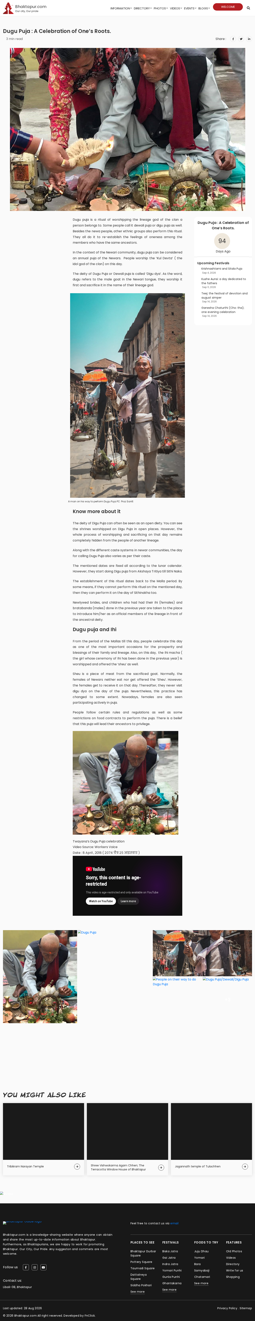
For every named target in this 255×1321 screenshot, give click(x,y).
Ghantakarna (171, 1283)
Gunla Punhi (171, 1277)
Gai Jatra (169, 1258)
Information (120, 8)
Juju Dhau (201, 1251)
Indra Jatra (170, 1264)
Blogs (203, 8)
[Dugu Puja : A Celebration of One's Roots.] (127, 395)
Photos (160, 8)
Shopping (233, 1277)
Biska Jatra (170, 1251)
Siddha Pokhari (141, 1285)
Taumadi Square (142, 1268)
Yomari (199, 1258)
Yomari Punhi (172, 1270)
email (174, 1223)
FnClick (90, 1316)
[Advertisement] (127, 1052)
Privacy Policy (227, 1308)
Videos (175, 8)
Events (189, 8)
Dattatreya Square (138, 1277)
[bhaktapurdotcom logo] (22, 1223)
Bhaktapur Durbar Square (143, 1253)
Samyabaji (202, 1270)
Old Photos (234, 1251)
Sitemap (246, 1308)
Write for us (234, 1270)
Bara (197, 1264)
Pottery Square (141, 1262)
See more (137, 1292)
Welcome (228, 7)
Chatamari (202, 1277)
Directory (142, 8)
